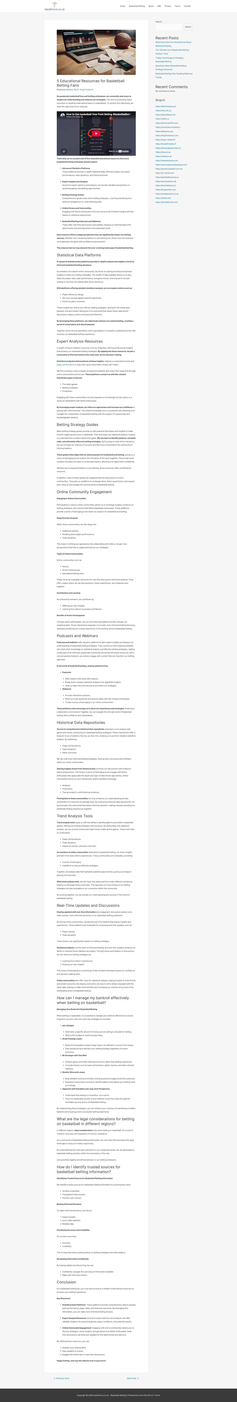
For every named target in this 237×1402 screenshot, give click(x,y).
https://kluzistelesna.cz (166, 185)
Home (122, 6)
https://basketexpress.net (167, 160)
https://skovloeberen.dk (166, 181)
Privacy (168, 6)
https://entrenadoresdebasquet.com (171, 165)
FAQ (159, 6)
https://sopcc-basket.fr (165, 139)
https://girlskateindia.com (167, 202)
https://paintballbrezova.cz (167, 177)
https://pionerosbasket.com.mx (169, 169)
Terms (177, 6)
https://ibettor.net (163, 198)
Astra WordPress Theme (149, 1395)
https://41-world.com (165, 173)
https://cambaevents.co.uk (167, 194)
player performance (65, 364)
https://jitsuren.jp (163, 152)
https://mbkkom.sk (164, 156)
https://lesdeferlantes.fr (166, 144)
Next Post (133, 1378)
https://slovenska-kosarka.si (168, 127)
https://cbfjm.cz (162, 119)
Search (159, 21)
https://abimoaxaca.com (166, 106)
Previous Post (61, 1378)
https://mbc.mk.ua (163, 110)
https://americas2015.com (167, 123)
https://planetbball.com (166, 115)
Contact (187, 6)
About (151, 6)
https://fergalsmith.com (166, 189)
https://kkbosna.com (164, 131)
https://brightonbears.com (167, 135)
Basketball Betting (137, 6)
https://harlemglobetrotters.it (168, 148)
